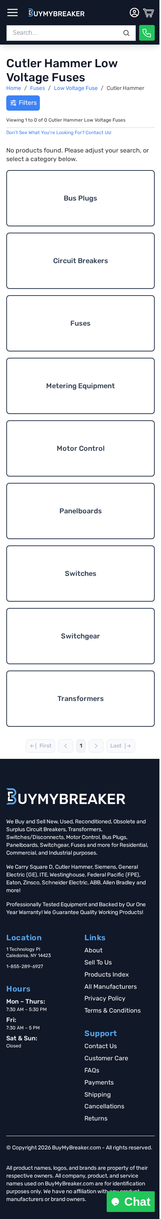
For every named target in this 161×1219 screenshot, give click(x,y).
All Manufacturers (110, 986)
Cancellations (104, 1106)
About (93, 950)
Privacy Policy (104, 998)
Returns (95, 1118)
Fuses (37, 88)
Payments (99, 1082)
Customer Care (106, 1058)
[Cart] (148, 12)
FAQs (91, 1070)
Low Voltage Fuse (76, 88)
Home (13, 88)
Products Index (106, 974)
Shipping (97, 1094)
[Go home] (65, 796)
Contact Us (100, 1046)
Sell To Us (98, 962)
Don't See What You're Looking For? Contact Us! (58, 132)
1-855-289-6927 (24, 966)
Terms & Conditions (112, 1010)
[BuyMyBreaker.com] (56, 12)
